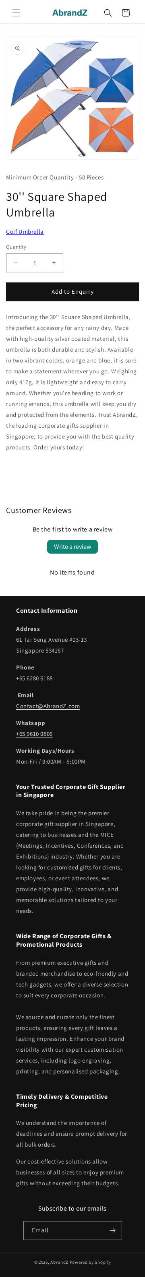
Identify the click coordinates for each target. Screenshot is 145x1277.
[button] (16, 13)
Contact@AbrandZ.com (48, 706)
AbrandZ (59, 1262)
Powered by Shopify (90, 1262)
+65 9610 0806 (34, 733)
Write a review (72, 546)
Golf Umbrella (25, 231)
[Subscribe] (113, 1230)
